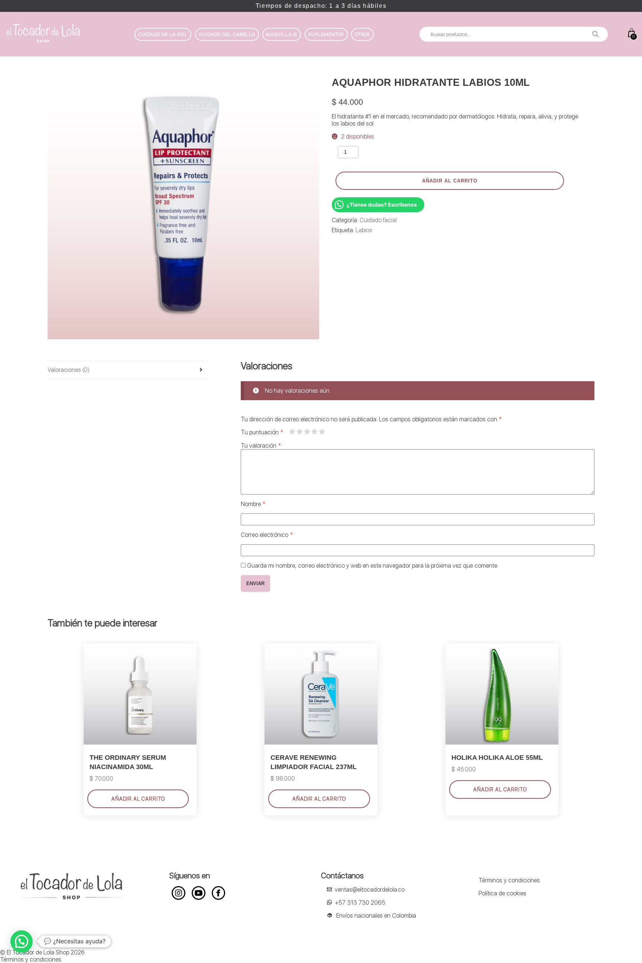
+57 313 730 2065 (360, 902)
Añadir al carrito (449, 181)
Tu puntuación (262, 432)
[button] (21, 941)
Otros (362, 34)
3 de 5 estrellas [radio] (307, 432)
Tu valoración (261, 445)
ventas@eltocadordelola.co (370, 889)
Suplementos (326, 34)
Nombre (253, 504)
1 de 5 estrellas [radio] (292, 432)
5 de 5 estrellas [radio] (322, 432)
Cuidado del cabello (227, 34)
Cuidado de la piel (163, 34)
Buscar (596, 34)
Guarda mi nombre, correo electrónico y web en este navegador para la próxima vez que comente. (372, 565)
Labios (364, 230)
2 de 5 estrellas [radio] (299, 432)
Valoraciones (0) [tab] (69, 369)
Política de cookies (502, 893)
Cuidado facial (378, 220)
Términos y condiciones (509, 880)
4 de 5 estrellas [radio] (314, 432)
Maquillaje (281, 34)
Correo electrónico (267, 534)
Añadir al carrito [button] (138, 799)
